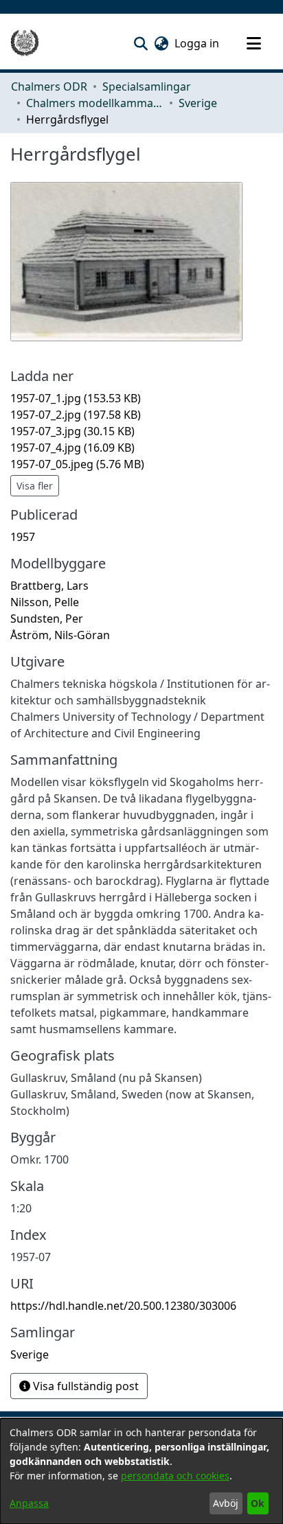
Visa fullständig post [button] (84, 1386)
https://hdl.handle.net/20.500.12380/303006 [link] (123, 1305)
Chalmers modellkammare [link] (94, 103)
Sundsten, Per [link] (46, 618)
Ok (257, 1503)
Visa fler (34, 485)
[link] (75, 398)
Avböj (225, 1503)
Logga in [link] (197, 43)
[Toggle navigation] (253, 43)
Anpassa (29, 1503)
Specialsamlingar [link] (146, 86)
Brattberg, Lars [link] (49, 585)
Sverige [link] (198, 103)
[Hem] (24, 43)
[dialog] (141, 1471)
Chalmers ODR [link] (49, 86)
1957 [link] (22, 536)
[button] (140, 43)
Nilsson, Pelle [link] (44, 602)
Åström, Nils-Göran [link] (60, 635)
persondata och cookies (175, 1475)
